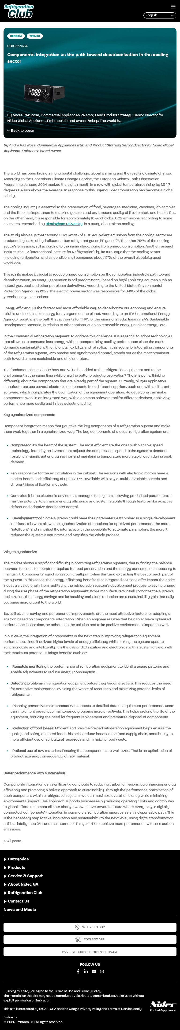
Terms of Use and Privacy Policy (77, 991)
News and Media (20, 910)
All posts (14, 841)
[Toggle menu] (173, 7)
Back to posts (22, 130)
